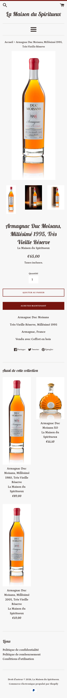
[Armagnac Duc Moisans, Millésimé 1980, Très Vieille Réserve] (17, 421)
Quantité (33, 273)
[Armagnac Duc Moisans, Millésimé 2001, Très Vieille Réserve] (17, 545)
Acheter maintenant (33, 306)
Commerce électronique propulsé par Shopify (33, 684)
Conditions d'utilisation (18, 659)
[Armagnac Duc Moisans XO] (50, 398)
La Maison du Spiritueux (33, 14)
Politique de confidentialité (21, 649)
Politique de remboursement (22, 654)
